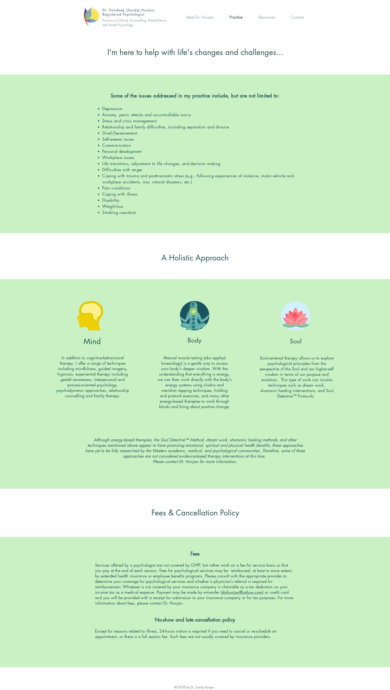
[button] (292, 17)
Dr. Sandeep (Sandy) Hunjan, (129, 10)
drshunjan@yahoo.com (242, 592)
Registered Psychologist (123, 14)
